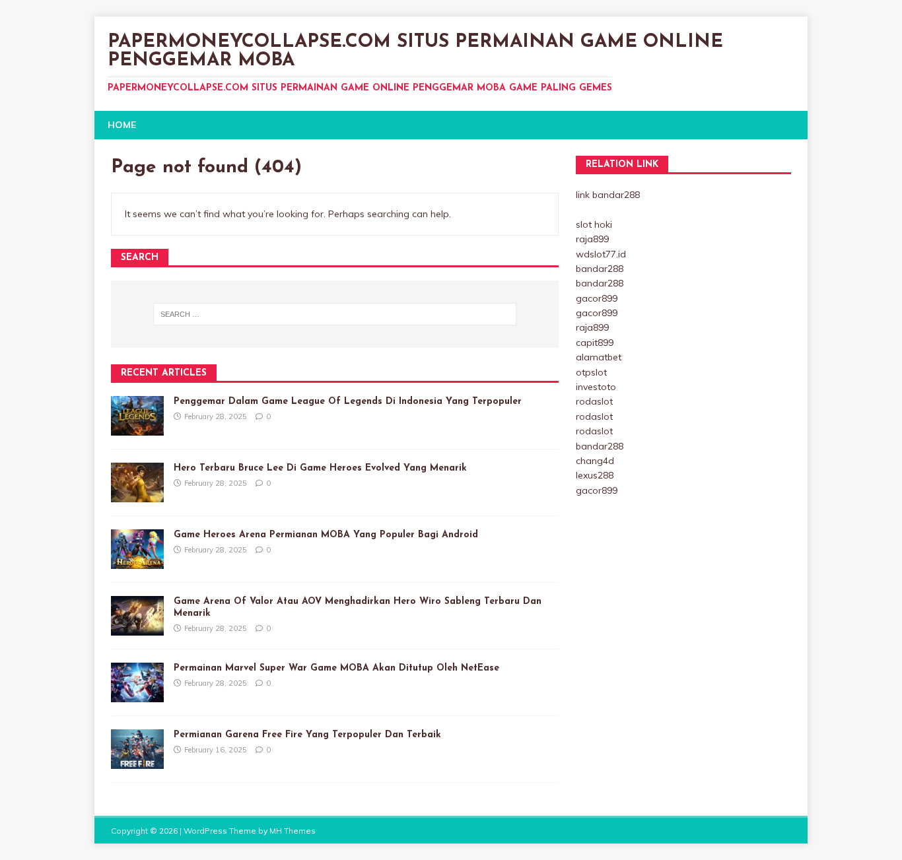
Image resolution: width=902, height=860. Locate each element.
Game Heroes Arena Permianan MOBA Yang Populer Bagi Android (326, 535)
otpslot (591, 372)
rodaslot (594, 401)
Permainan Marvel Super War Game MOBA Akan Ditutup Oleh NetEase (336, 668)
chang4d (595, 461)
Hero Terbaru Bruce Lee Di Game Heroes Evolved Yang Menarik (320, 468)
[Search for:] (334, 314)
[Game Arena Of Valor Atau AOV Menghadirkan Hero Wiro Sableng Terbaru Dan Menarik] (137, 628)
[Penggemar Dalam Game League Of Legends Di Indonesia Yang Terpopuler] (137, 428)
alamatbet (598, 357)
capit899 (594, 342)
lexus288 (594, 475)
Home (122, 125)
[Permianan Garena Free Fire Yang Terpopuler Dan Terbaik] (137, 761)
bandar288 (599, 269)
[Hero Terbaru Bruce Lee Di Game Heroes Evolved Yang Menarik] (137, 494)
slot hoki (594, 224)
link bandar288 (608, 195)
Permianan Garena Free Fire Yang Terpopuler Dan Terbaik (307, 735)
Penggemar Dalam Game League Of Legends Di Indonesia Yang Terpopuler (348, 402)
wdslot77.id (601, 254)
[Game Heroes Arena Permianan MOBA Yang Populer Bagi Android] (137, 561)
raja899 (592, 239)
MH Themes (292, 831)
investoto (596, 387)
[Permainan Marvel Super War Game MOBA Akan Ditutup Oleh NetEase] (137, 694)
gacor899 (596, 298)
